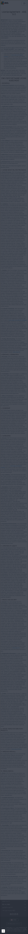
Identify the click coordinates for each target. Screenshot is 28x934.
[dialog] (14, 467)
